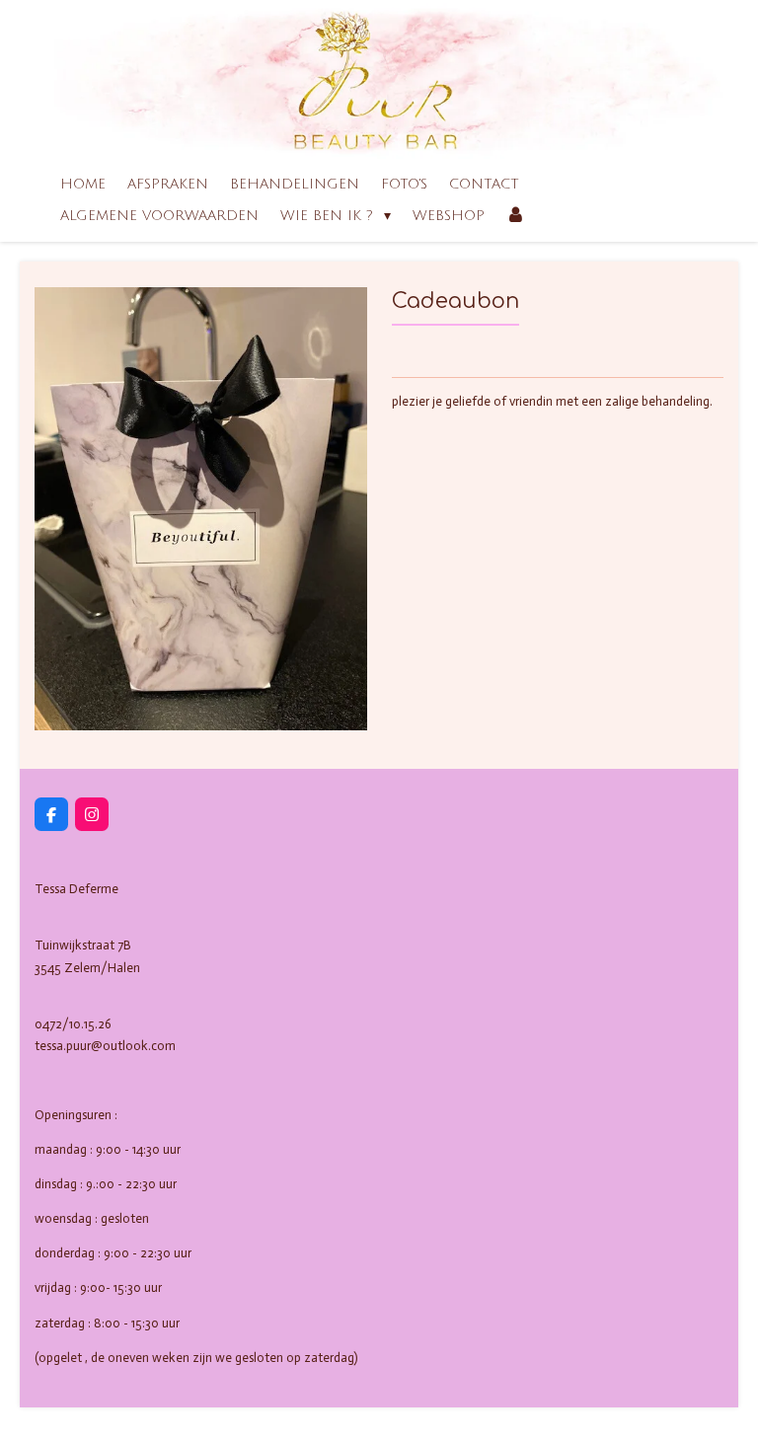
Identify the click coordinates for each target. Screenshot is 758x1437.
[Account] (516, 216)
